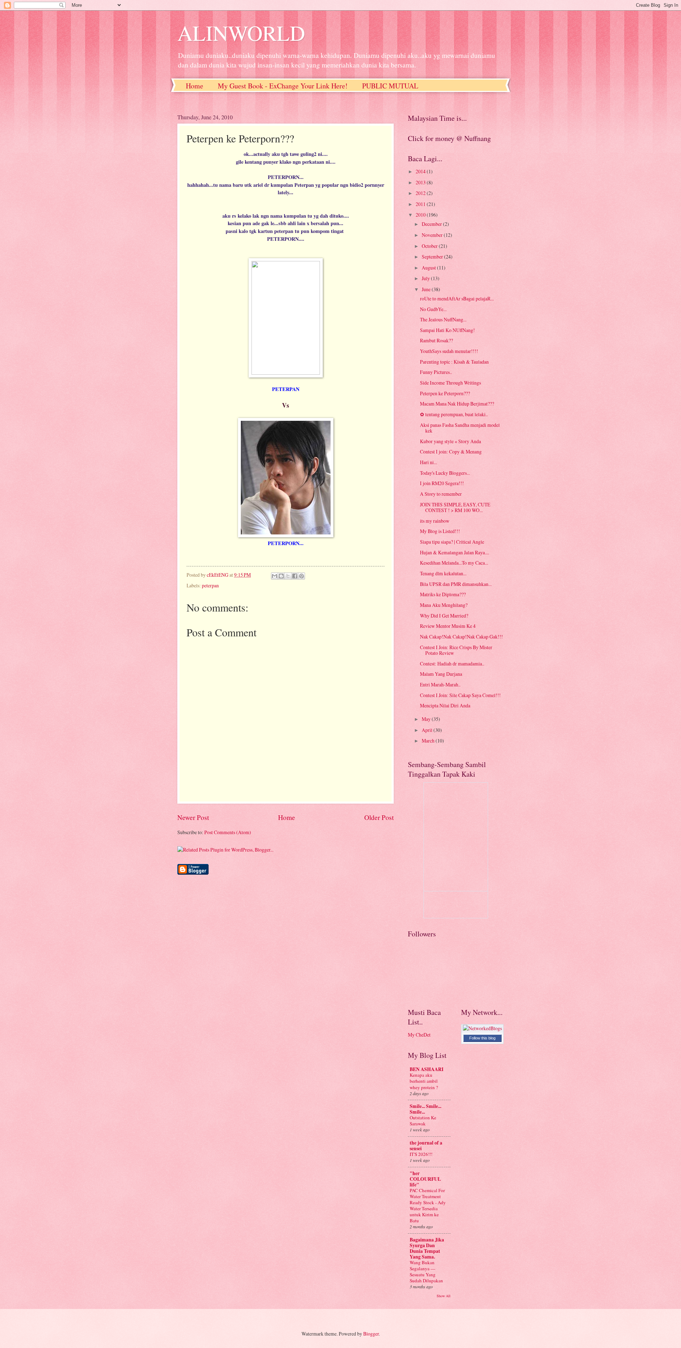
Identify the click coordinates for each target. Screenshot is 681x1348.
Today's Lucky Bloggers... (445, 472)
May (427, 719)
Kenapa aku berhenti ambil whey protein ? (424, 1081)
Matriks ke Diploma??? (443, 594)
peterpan (210, 585)
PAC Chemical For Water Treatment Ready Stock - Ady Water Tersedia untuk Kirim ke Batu (428, 1205)
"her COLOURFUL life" (425, 1179)
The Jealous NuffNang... (443, 319)
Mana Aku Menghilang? (443, 605)
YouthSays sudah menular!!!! (449, 351)
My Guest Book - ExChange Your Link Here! (283, 86)
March (429, 740)
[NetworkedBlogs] (482, 1028)
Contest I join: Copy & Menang (451, 451)
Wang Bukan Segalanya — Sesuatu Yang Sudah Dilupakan (426, 1271)
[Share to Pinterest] (301, 576)
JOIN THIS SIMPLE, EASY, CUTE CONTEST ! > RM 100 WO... (455, 507)
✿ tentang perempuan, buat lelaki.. (454, 414)
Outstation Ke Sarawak (423, 1120)
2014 (421, 171)
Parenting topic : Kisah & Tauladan (454, 361)
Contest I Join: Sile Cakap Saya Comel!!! (460, 695)
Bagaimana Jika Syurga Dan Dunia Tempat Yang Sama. (427, 1248)
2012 (421, 193)
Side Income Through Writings (450, 382)
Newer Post (193, 817)
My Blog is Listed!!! (440, 531)
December (432, 224)
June (427, 289)
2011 (421, 204)
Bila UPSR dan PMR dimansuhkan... (456, 584)
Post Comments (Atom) (227, 832)
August (429, 267)
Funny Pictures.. (436, 372)
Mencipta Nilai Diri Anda (445, 705)
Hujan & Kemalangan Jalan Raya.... (454, 552)
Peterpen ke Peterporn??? (445, 393)
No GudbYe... (433, 309)
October (430, 246)
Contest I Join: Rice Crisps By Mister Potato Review (456, 650)
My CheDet (419, 1034)
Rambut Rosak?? (436, 340)
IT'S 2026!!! (421, 1154)
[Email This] (274, 576)
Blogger (371, 1333)
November (433, 235)
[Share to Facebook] (294, 576)
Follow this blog (482, 1038)
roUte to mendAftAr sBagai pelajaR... (457, 298)
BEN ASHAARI (426, 1069)
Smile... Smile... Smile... (425, 1109)
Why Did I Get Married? (444, 615)
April (427, 730)
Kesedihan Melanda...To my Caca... (454, 562)
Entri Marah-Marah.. (440, 684)
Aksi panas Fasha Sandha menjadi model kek (460, 428)
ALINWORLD (241, 32)
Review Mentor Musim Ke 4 (448, 626)
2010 (421, 214)
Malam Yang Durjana (441, 673)
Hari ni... (428, 462)
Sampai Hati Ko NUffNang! (447, 330)
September (433, 256)
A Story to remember (441, 493)
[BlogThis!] (281, 576)
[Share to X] (288, 576)
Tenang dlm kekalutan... (443, 573)
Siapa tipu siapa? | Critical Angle (452, 541)
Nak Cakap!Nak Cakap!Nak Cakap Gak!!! (461, 636)
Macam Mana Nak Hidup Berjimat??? (457, 403)
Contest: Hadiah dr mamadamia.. (452, 663)
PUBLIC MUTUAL (390, 86)
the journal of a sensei (426, 1145)
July (426, 278)
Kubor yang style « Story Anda (450, 441)
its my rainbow (434, 520)
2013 (421, 182)
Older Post (379, 817)
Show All (443, 1295)
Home (194, 86)
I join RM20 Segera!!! (442, 483)
